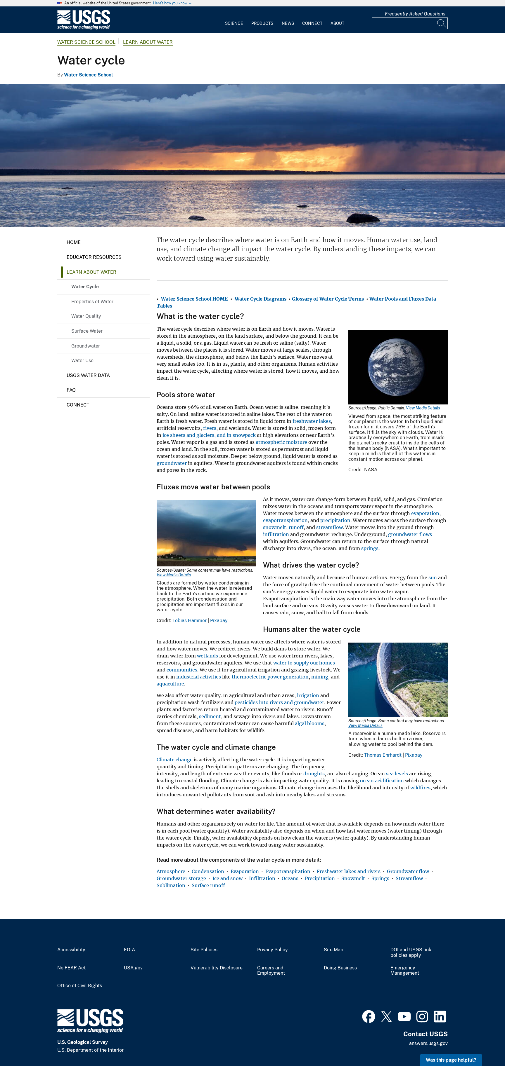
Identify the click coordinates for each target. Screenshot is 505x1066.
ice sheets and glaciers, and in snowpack (209, 435)
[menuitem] (234, 20)
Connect (312, 23)
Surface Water (87, 331)
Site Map (333, 949)
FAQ (71, 390)
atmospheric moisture (281, 442)
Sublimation (171, 885)
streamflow (329, 527)
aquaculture (170, 684)
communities (182, 670)
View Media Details (423, 408)
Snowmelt (353, 878)
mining (319, 677)
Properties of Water (92, 301)
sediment (210, 716)
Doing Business (340, 968)
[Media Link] (398, 368)
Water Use (82, 360)
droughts (314, 774)
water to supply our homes (304, 663)
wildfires (420, 788)
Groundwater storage (181, 878)
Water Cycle (85, 286)
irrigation (308, 695)
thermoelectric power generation (270, 677)
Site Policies (204, 949)
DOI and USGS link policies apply (410, 952)
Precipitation (320, 878)
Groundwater (85, 346)
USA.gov (133, 968)
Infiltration (262, 878)
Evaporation (245, 871)
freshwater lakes (312, 421)
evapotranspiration (285, 520)
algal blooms (309, 723)
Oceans (290, 878)
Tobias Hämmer (189, 620)
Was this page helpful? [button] (451, 1060)
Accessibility (71, 949)
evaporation (425, 513)
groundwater (172, 463)
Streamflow (409, 878)
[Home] (83, 28)
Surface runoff (208, 885)
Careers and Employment (271, 970)
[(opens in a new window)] (368, 1016)
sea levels (397, 774)
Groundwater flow (408, 871)
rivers (209, 428)
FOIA (129, 949)
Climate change (175, 760)
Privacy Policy (272, 949)
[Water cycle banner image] (252, 155)
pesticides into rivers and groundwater (279, 702)
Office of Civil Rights (79, 985)
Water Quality (86, 316)
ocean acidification (382, 781)
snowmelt (274, 527)
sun (432, 577)
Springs (380, 878)
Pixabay (219, 620)
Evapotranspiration (287, 871)
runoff (296, 527)
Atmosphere (171, 871)
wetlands (207, 656)
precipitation (335, 520)
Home (74, 242)
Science (234, 23)
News (288, 23)
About (337, 23)
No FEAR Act (71, 968)
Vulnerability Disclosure (217, 968)
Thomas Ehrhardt (383, 755)
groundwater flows (410, 534)
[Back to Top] (483, 1044)
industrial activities (198, 677)
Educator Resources (94, 257)
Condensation (208, 871)
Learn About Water (148, 42)
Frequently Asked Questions (415, 14)
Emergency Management (404, 970)
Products (262, 23)
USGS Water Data (88, 375)
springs (369, 548)
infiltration (276, 534)
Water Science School (86, 42)
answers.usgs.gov (428, 1043)
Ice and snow (227, 878)
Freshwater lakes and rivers (349, 871)
